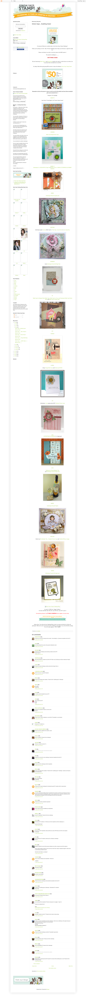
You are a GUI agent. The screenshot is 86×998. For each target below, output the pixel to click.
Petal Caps (54, 229)
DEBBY (52, 193)
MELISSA (52, 536)
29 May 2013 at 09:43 (39, 646)
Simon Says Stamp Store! (66, 66)
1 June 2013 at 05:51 (39, 853)
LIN (52, 400)
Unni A (36, 886)
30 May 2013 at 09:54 (39, 758)
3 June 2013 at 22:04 (39, 915)
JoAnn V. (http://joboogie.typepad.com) (42, 893)
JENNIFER (52, 261)
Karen (36, 820)
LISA (52, 434)
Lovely (46, 403)
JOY (52, 331)
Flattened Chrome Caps (60, 403)
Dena (15, 287)
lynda (36, 950)
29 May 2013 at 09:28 (39, 639)
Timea (15, 299)
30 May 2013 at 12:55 (39, 773)
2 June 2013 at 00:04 (39, 875)
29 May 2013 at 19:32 (39, 695)
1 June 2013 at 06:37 (39, 862)
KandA (36, 722)
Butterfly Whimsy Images (64, 539)
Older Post (71, 966)
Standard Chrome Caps (52, 539)
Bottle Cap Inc (43, 61)
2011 (15, 352)
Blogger (47, 989)
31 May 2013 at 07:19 (39, 803)
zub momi (37, 742)
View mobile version (52, 968)
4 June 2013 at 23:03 (39, 961)
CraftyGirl (37, 857)
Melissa (36, 943)
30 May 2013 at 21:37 (39, 787)
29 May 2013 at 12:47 (39, 674)
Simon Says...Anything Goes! (20, 328)
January (16, 349)
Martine (15, 298)
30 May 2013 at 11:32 (39, 765)
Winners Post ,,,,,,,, (18, 342)
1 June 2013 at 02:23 (39, 825)
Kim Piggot (16, 295)
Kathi (36, 692)
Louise (36, 664)
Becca (15, 281)
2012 (15, 351)
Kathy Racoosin (17, 294)
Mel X (36, 844)
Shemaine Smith (38, 872)
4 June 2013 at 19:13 (39, 953)
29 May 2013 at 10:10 (39, 654)
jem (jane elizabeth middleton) (40, 729)
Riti (35, 749)
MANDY (52, 503)
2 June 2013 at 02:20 (39, 882)
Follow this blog (20, 49)
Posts (16, 315)
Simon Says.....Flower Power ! (20, 334)
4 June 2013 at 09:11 (39, 933)
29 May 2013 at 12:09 (39, 667)
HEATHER (52, 227)
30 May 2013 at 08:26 (39, 738)
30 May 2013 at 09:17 (39, 745)
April (16, 344)
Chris (15, 284)
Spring (44, 229)
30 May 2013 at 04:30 (39, 712)
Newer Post (34, 966)
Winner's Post (17, 333)
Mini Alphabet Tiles (43, 539)
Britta (15, 283)
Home (53, 966)
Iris (14, 290)
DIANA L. (36, 813)
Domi (15, 288)
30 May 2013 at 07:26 (39, 725)
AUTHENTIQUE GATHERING (49, 436)
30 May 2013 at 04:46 (39, 718)
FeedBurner (23, 30)
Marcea (15, 296)
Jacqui (15, 291)
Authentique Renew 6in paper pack (52, 195)
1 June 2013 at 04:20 (39, 841)
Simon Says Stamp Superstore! (19, 180)
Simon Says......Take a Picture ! (20, 331)
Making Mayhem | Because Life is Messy (42, 907)
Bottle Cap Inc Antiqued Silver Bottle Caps (41, 298)
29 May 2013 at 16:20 (39, 681)
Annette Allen (37, 636)
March (16, 346)
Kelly (36, 643)
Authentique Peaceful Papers (52, 505)
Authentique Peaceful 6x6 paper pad (52, 573)
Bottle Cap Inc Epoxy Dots (54, 299)
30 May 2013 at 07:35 (39, 732)
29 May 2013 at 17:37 (39, 688)
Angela (36, 900)
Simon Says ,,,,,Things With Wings (21, 337)
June (16, 325)
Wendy (36, 769)
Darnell (36, 829)
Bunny (36, 762)
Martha (36, 800)
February (17, 347)
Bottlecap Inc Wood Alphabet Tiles (52, 470)
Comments (17, 317)
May (16, 327)
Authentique (50, 61)
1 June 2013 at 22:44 (39, 869)
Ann (35, 912)
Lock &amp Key (66, 229)
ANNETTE (52, 97)
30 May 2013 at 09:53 (39, 752)
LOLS (52, 467)
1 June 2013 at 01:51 (39, 816)
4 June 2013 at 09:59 (39, 940)
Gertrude (36, 776)
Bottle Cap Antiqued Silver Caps (52, 134)
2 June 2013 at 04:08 (39, 890)
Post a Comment (37, 963)
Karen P (36, 784)
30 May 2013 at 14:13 (39, 781)
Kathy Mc (37, 791)
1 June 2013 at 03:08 (39, 833)
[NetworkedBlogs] (20, 47)
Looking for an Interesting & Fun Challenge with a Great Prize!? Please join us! (20, 183)
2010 (15, 354)
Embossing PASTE (58, 367)
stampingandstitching (39, 879)
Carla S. (36, 735)
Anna (15, 280)
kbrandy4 (37, 650)
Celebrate (52, 333)
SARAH (52, 570)
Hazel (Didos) (37, 715)
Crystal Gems (59, 229)
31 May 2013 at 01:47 (39, 796)
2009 (15, 355)
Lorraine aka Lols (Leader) (17, 200)
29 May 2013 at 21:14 (39, 704)
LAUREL (52, 365)
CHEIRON (52, 132)
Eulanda (36, 957)
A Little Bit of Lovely (39, 671)
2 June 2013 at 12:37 (39, 896)
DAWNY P (52, 166)
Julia (36, 699)
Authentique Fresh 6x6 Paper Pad (53, 264)
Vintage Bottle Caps (49, 367)
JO (52, 295)
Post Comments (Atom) (41, 971)
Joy (14, 292)
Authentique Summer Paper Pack (53, 471)
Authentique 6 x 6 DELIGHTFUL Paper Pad (41, 167)
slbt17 (36, 684)
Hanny (36, 919)
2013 (15, 322)
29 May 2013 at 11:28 (39, 661)
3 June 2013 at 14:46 (39, 909)
